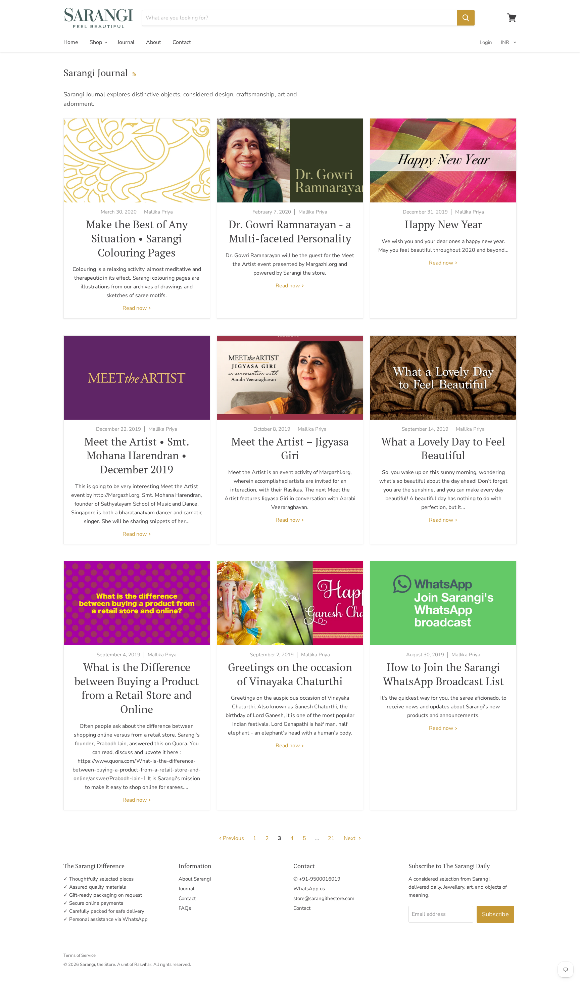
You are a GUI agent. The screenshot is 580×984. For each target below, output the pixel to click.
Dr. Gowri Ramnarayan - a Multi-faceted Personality (290, 231)
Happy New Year (443, 224)
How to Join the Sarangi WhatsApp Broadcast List (443, 674)
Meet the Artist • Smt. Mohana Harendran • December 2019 (136, 455)
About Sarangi (195, 879)
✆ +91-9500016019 (316, 879)
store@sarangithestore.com (323, 898)
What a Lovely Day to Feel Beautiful (443, 448)
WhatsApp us (309, 888)
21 (331, 838)
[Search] (466, 18)
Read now (135, 308)
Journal (126, 42)
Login (486, 42)
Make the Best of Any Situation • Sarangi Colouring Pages (137, 238)
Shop (96, 42)
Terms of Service (79, 955)
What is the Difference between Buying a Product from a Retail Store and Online (137, 688)
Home (70, 42)
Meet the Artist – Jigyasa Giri (290, 448)
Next (350, 838)
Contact (182, 42)
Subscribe (495, 914)
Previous (233, 838)
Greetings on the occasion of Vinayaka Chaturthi (290, 674)
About (153, 42)
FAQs (185, 908)
